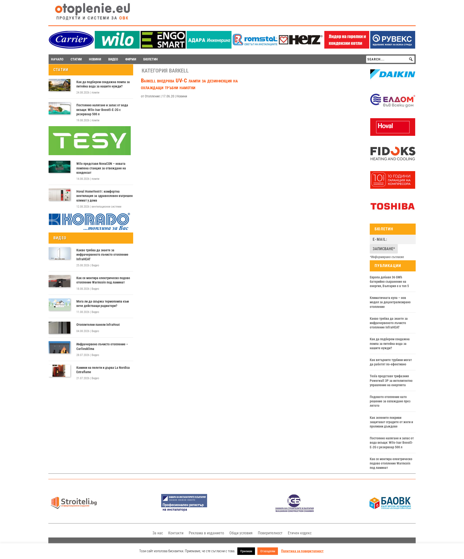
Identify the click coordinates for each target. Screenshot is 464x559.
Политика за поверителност (302, 551)
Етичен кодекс (300, 533)
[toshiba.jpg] (392, 214)
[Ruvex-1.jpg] (392, 47)
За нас (157, 533)
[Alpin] (392, 187)
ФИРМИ (130, 59)
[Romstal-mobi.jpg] (254, 47)
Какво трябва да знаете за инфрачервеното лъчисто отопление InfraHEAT (102, 254)
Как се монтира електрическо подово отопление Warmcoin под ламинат (103, 280)
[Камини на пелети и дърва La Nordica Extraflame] (59, 371)
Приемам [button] (246, 551)
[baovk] (390, 510)
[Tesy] (90, 154)
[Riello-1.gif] (346, 47)
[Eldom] (392, 108)
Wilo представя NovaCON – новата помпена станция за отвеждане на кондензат (101, 168)
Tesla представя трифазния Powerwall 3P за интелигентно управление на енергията (391, 380)
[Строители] (74, 510)
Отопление (152, 96)
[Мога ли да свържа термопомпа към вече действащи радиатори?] (59, 304)
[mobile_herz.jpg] (300, 47)
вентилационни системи (106, 206)
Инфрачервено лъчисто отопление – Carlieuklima (102, 346)
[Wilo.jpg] (117, 47)
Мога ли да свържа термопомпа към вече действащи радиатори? (102, 303)
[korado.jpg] (90, 229)
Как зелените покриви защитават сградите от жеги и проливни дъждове (391, 422)
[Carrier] (71, 47)
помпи (95, 92)
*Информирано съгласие (387, 257)
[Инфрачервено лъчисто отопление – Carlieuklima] (59, 347)
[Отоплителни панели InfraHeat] (59, 328)
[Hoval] (392, 135)
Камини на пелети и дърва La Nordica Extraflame (103, 370)
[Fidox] (393, 161)
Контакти (175, 533)
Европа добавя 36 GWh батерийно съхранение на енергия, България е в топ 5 (389, 281)
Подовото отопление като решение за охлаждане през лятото (390, 401)
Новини (181, 96)
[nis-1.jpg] (184, 510)
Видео (95, 265)
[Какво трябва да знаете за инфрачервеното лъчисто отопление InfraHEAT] (59, 253)
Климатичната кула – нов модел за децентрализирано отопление (390, 302)
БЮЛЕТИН (150, 59)
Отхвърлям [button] (267, 551)
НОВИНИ (95, 59)
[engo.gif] (163, 47)
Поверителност (270, 533)
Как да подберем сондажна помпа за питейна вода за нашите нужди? (103, 84)
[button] (410, 59)
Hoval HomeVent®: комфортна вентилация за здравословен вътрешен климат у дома (104, 195)
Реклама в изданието (206, 533)
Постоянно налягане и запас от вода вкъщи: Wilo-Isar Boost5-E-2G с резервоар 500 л (102, 109)
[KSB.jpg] (295, 510)
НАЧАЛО (57, 59)
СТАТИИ (76, 59)
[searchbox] (390, 59)
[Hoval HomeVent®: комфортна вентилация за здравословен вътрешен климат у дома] (59, 195)
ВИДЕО (113, 59)
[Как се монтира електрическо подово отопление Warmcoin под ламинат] (59, 281)
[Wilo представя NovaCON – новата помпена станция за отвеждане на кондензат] (59, 167)
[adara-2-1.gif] (209, 47)
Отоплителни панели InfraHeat (98, 325)
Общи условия (241, 533)
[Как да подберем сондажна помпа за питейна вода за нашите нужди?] (59, 85)
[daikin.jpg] (392, 82)
